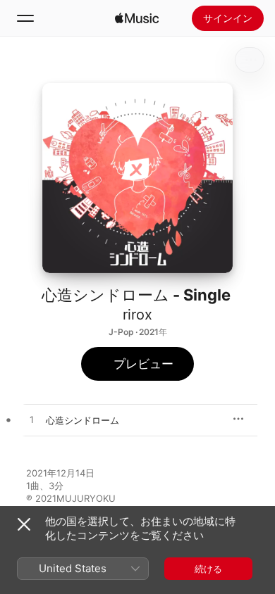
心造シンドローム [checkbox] (82, 420)
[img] (137, 18)
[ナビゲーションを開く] (25, 18)
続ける (208, 568)
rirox (137, 314)
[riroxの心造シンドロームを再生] (32, 420)
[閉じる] (24, 524)
